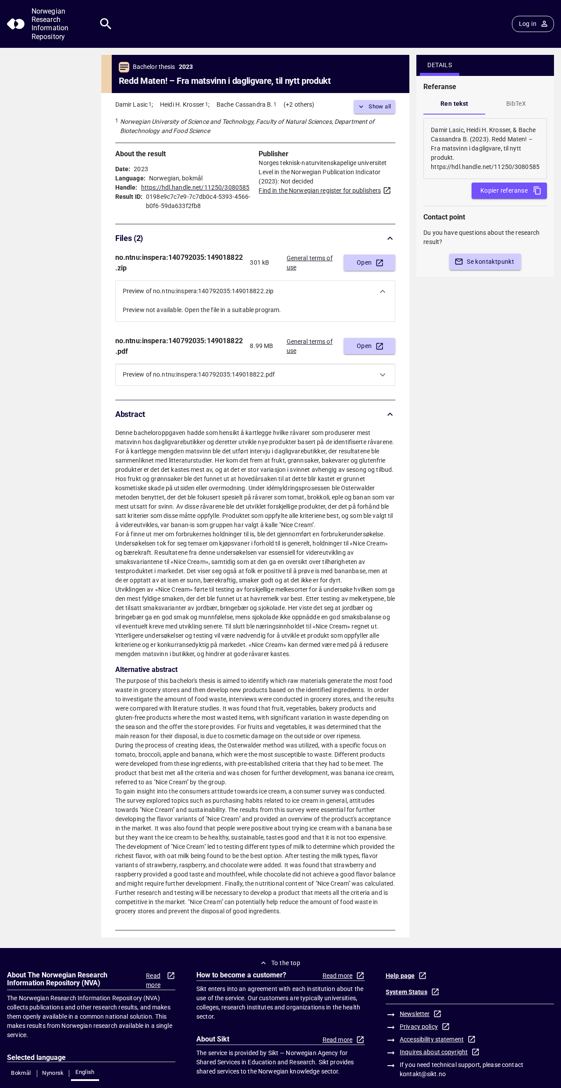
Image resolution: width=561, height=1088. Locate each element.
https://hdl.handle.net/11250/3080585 (195, 187)
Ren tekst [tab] (454, 103)
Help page (400, 975)
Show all (380, 106)
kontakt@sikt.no (423, 1073)
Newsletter (415, 1013)
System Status (406, 991)
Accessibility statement (432, 1039)
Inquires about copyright (434, 1052)
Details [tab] (439, 64)
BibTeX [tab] (516, 103)
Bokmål (21, 1073)
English (85, 1072)
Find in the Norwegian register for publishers (320, 190)
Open (364, 262)
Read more (153, 980)
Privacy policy (419, 1026)
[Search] (106, 24)
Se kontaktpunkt (490, 261)
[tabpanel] (485, 148)
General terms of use (310, 263)
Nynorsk (53, 1073)
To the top (285, 962)
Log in (527, 23)
